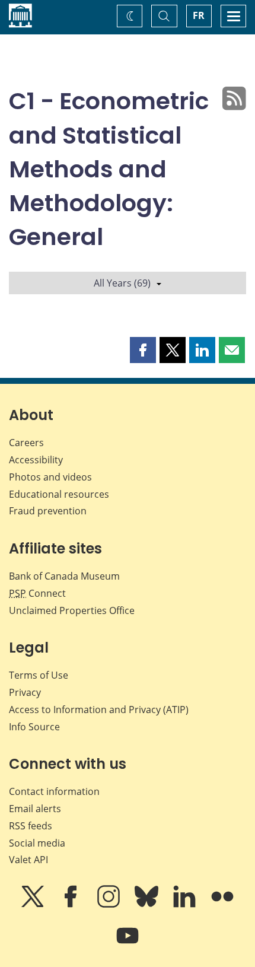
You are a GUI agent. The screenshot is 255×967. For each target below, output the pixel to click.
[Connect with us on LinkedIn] (186, 904)
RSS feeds (30, 825)
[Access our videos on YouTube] (127, 943)
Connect (37, 593)
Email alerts (35, 808)
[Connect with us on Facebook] (72, 904)
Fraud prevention (48, 510)
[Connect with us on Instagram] (110, 904)
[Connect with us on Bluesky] (148, 904)
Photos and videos (50, 477)
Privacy (25, 692)
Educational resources (59, 494)
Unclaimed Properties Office (72, 610)
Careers (26, 442)
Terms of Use (38, 675)
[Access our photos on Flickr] (222, 904)
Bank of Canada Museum (64, 576)
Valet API (28, 859)
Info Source (34, 726)
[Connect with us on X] (34, 904)
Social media (37, 843)
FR (199, 15)
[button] (143, 350)
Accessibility (36, 459)
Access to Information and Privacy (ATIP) (99, 709)
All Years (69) (122, 283)
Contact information (54, 791)
